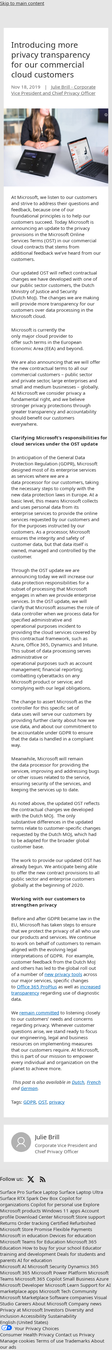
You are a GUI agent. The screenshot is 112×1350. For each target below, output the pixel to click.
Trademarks (77, 1341)
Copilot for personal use (56, 1204)
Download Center (34, 1217)
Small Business (79, 1279)
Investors (54, 1310)
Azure (102, 1279)
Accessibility (34, 1316)
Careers (23, 1303)
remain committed (39, 1012)
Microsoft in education (24, 1235)
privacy (57, 1102)
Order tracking (33, 1223)
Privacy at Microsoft (21, 1310)
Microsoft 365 (15, 1272)
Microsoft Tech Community (68, 1291)
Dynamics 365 (83, 1266)
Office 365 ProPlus (37, 986)
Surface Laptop (42, 1192)
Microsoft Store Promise (26, 1229)
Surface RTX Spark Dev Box (29, 1198)
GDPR (29, 1102)
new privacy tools (63, 974)
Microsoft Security (47, 1266)
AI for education (34, 1260)
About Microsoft (49, 1303)
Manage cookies (17, 1341)
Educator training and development (50, 1251)
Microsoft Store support (79, 1217)
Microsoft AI (13, 1266)
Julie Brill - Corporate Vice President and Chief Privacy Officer (53, 90)
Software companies (71, 1297)
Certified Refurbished (73, 1223)
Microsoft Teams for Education (32, 1241)
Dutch (78, 1082)
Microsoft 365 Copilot (38, 1279)
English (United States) (24, 1322)
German (29, 1088)
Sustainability (62, 1316)
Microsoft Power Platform (59, 1272)
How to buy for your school (51, 1248)
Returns (8, 1223)
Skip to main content (22, 3)
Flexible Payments (72, 1229)
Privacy (87, 1334)
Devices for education (72, 1235)
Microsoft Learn (62, 1285)
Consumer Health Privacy (27, 1334)
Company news (84, 1303)
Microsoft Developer (22, 1285)
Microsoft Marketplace (24, 1297)
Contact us (66, 1334)
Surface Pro (12, 1192)
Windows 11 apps (61, 1210)
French (94, 1082)
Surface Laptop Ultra (81, 1192)
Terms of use (49, 1341)
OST (42, 1102)
